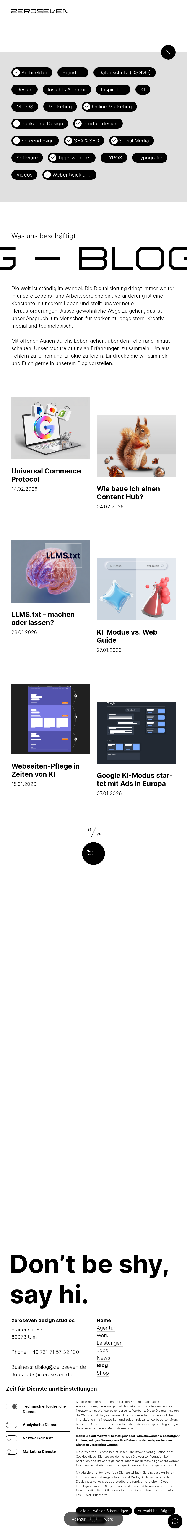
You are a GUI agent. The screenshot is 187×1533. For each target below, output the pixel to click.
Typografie (149, 158)
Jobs (102, 1350)
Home (104, 1320)
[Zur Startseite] (39, 11)
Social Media (134, 141)
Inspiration (113, 89)
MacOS (24, 107)
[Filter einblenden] (168, 52)
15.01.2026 (45, 774)
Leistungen (110, 1343)
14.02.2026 (46, 479)
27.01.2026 (127, 640)
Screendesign (37, 141)
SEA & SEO (86, 141)
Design (24, 89)
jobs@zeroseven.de (49, 1374)
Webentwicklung (71, 175)
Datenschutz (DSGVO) (125, 72)
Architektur (34, 72)
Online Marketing (112, 107)
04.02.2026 (128, 497)
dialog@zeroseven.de (60, 1367)
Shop (103, 1373)
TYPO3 (114, 158)
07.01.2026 (135, 783)
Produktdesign (100, 124)
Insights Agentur (67, 89)
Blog (102, 1365)
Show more (90, 853)
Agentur (106, 1328)
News (103, 1358)
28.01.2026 (43, 622)
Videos (24, 175)
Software (27, 158)
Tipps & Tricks (74, 158)
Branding (72, 72)
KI (142, 89)
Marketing (60, 107)
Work (103, 1335)
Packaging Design (42, 124)
